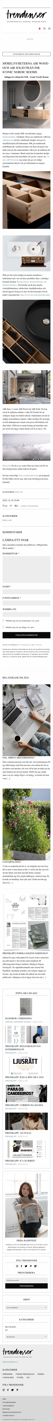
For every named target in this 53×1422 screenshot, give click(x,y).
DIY (6, 1330)
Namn (7, 586)
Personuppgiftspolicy (24, 645)
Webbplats (9, 609)
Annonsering (8, 1406)
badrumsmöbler (9, 136)
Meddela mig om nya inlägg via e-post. (20, 627)
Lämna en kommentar (29, 505)
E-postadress (12, 597)
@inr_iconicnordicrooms (28, 475)
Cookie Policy (9, 1415)
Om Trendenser (9, 1402)
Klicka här (7, 465)
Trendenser (26, 16)
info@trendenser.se (10, 1361)
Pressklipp (10, 1053)
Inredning (8, 1374)
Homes (40, 1374)
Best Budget (10, 1327)
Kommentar (11, 553)
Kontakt (6, 1409)
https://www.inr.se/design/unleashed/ (35, 294)
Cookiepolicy (38, 645)
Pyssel (20, 1377)
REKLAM (19, 492)
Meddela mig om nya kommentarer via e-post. (22, 620)
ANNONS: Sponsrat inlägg (18, 1022)
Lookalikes (8, 1377)
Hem (4, 1399)
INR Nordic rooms (32, 54)
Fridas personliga (25, 1374)
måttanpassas (8, 140)
